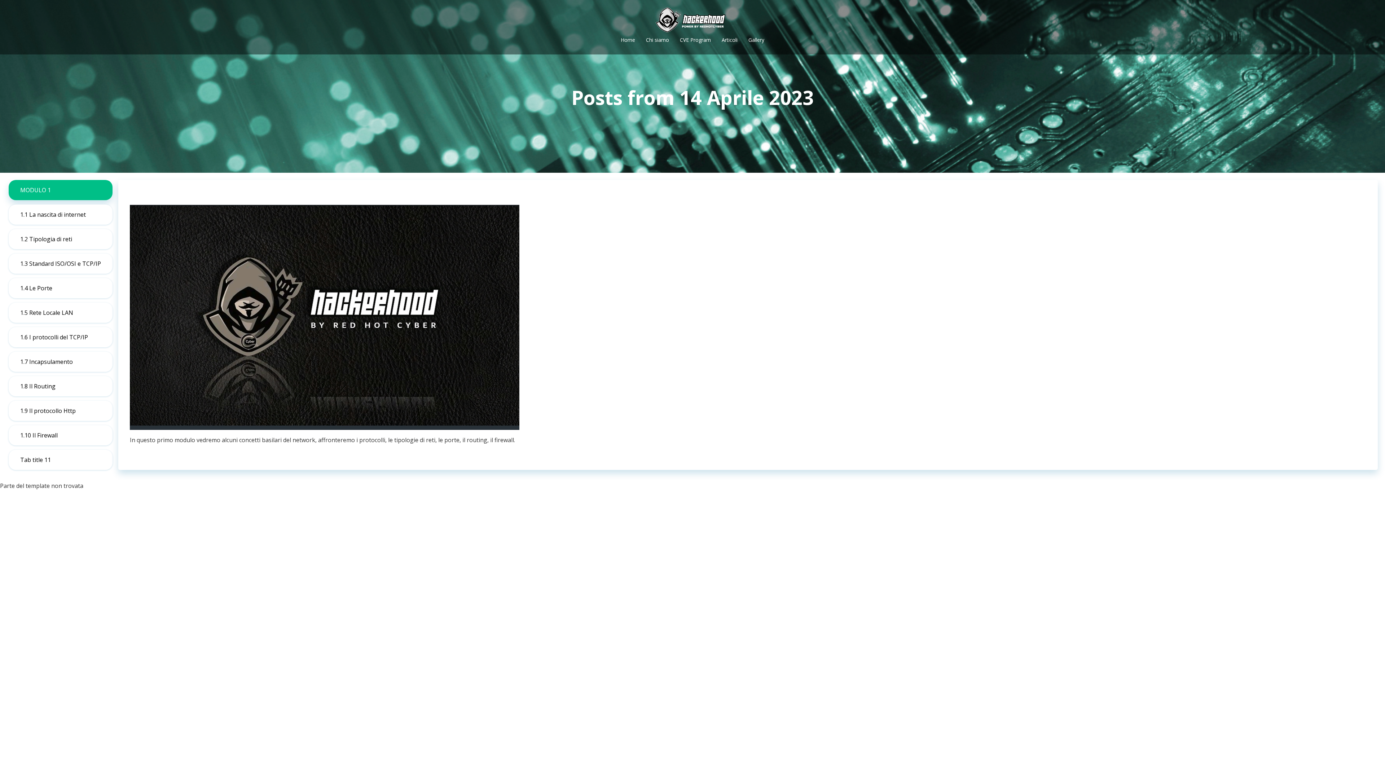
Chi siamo (657, 39)
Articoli (730, 39)
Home (628, 39)
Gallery (756, 39)
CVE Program (695, 39)
